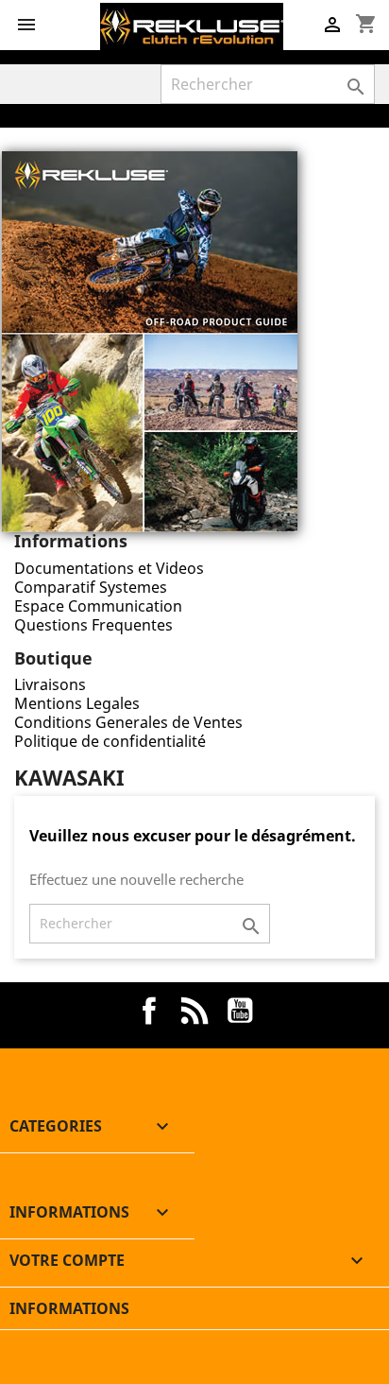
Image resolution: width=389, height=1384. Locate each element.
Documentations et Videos (109, 568)
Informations (69, 1308)
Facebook (149, 1010)
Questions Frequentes (93, 624)
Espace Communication (98, 606)
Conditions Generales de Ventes (128, 722)
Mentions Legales (77, 703)
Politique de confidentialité (110, 741)
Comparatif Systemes (90, 587)
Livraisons (50, 684)
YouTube (240, 1010)
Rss (194, 1010)
